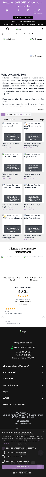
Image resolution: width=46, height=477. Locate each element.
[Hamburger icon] (3, 29)
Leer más (41, 109)
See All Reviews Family (22, 301)
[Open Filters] (3, 114)
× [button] (43, 431)
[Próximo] (43, 316)
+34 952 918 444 (23, 355)
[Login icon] (42, 29)
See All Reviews (23, 304)
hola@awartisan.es (23, 343)
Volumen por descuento (36, 24)
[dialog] (23, 453)
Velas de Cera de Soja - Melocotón (34, 279)
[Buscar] (8, 29)
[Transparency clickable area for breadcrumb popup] (15, 34)
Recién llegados (9, 120)
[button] (23, 472)
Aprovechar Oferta (23, 17)
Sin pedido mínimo (8, 24)
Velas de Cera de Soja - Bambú (12, 279)
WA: (24, 347)
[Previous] (2, 316)
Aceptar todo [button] (23, 467)
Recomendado (27, 120)
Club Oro (25, 24)
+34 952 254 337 (23, 352)
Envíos (18, 24)
